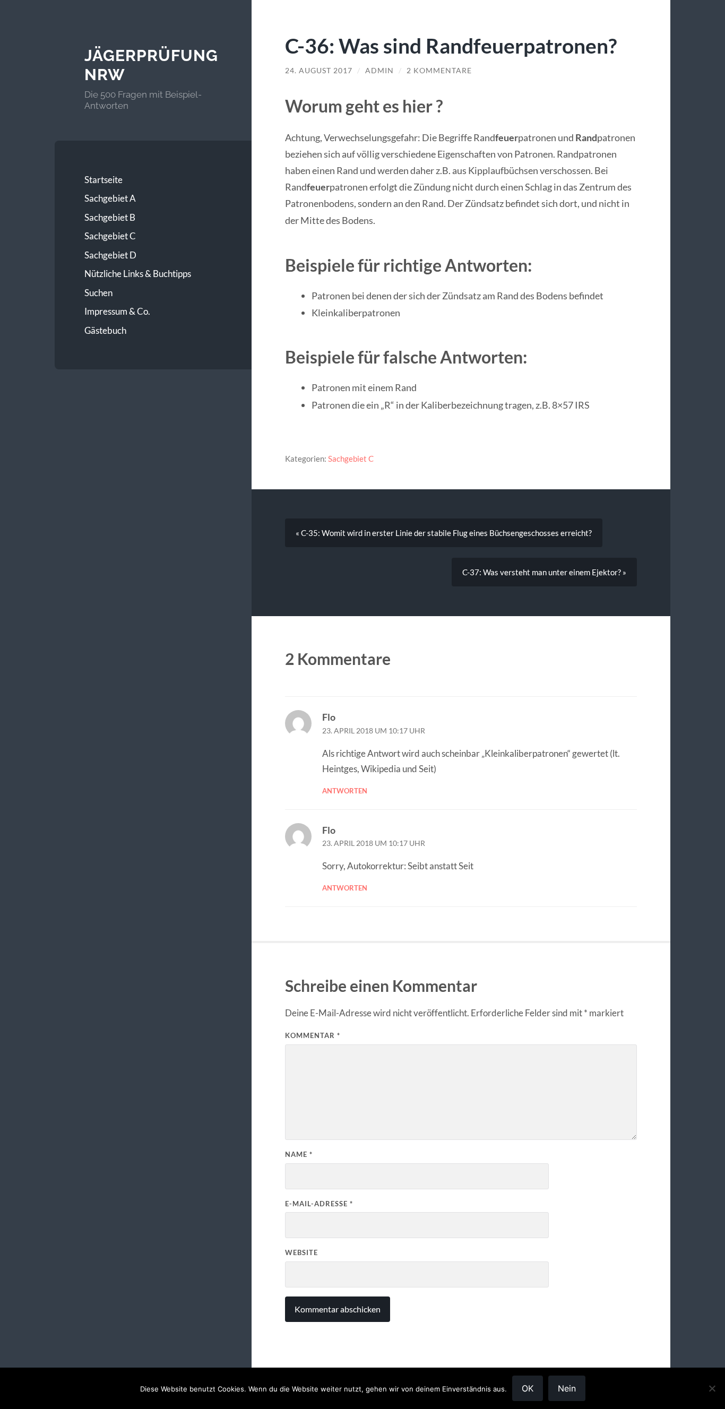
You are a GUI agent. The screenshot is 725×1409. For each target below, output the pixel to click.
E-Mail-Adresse (319, 1203)
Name (299, 1154)
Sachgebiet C (110, 235)
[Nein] (711, 1388)
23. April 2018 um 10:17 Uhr (373, 731)
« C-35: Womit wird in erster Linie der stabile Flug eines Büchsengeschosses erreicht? (444, 533)
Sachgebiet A (110, 198)
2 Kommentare (439, 70)
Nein (567, 1388)
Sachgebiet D (110, 255)
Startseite (103, 179)
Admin (379, 70)
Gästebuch (105, 330)
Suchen (98, 292)
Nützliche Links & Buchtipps (137, 273)
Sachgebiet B (109, 217)
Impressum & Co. (117, 311)
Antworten (344, 790)
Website (301, 1252)
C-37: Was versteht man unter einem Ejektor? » (544, 572)
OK (527, 1388)
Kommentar (312, 1035)
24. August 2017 (318, 70)
